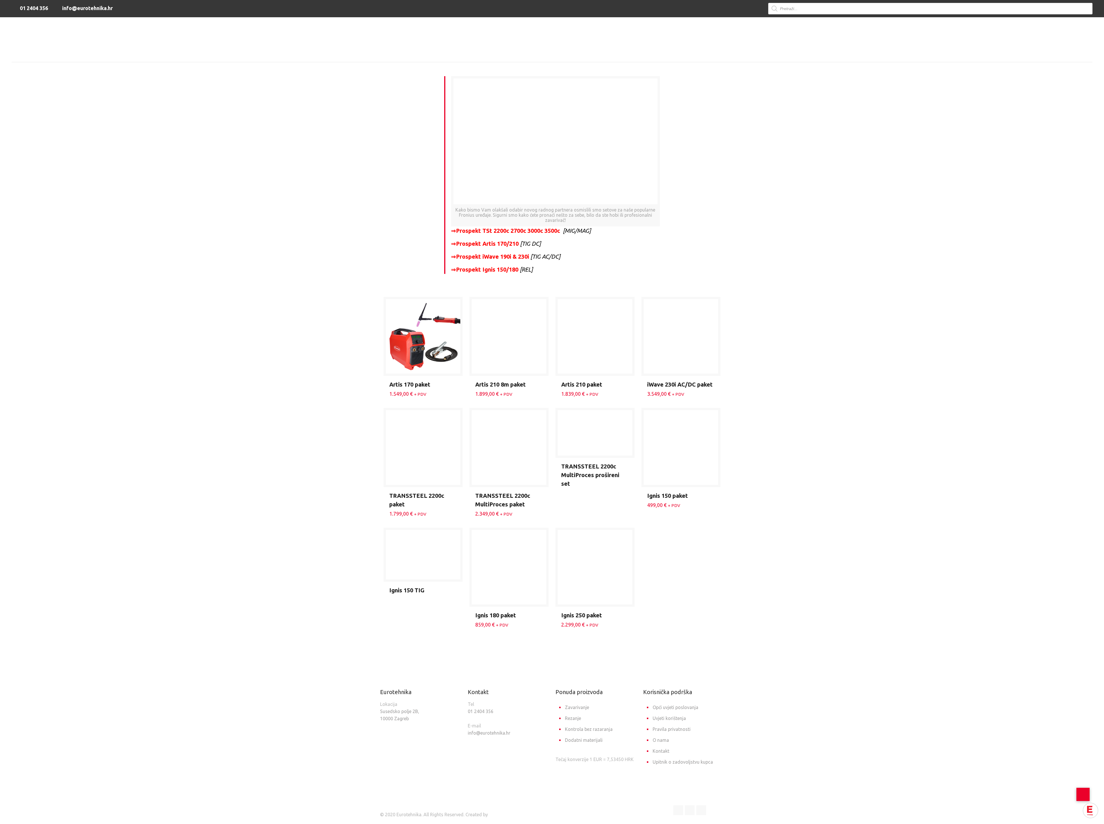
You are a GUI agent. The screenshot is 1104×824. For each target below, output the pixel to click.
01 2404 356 (33, 8)
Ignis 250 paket (581, 615)
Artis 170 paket (409, 384)
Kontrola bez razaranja (589, 729)
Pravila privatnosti (672, 729)
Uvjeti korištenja (669, 718)
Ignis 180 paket (495, 615)
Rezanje (573, 718)
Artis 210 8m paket (500, 384)
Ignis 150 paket (667, 495)
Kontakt (661, 751)
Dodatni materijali (584, 740)
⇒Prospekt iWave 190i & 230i (490, 256)
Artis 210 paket (581, 384)
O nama (661, 740)
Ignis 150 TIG (406, 590)
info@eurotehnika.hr (87, 8)
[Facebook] (678, 810)
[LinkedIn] (690, 810)
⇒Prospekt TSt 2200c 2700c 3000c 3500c (505, 230)
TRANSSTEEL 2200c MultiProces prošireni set (590, 475)
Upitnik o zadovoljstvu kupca (683, 762)
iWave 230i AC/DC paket (680, 384)
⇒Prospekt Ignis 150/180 (484, 269)
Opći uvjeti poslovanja (675, 707)
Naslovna (513, 52)
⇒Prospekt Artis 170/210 (485, 243)
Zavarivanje (547, 52)
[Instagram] (701, 810)
